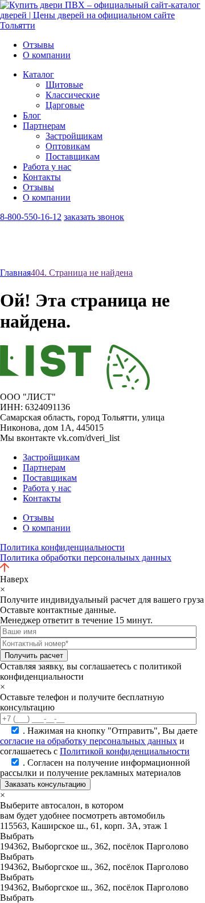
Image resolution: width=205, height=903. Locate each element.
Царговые (65, 105)
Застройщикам (74, 136)
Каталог (38, 74)
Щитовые (64, 84)
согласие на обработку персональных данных (88, 741)
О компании (47, 55)
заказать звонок (94, 217)
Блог (32, 115)
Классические (73, 95)
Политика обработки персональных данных (85, 557)
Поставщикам (73, 156)
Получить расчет (34, 655)
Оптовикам (68, 146)
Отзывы (38, 45)
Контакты (42, 177)
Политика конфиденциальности (62, 547)
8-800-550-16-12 (31, 217)
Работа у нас (47, 166)
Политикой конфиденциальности (125, 751)
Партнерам (44, 125)
